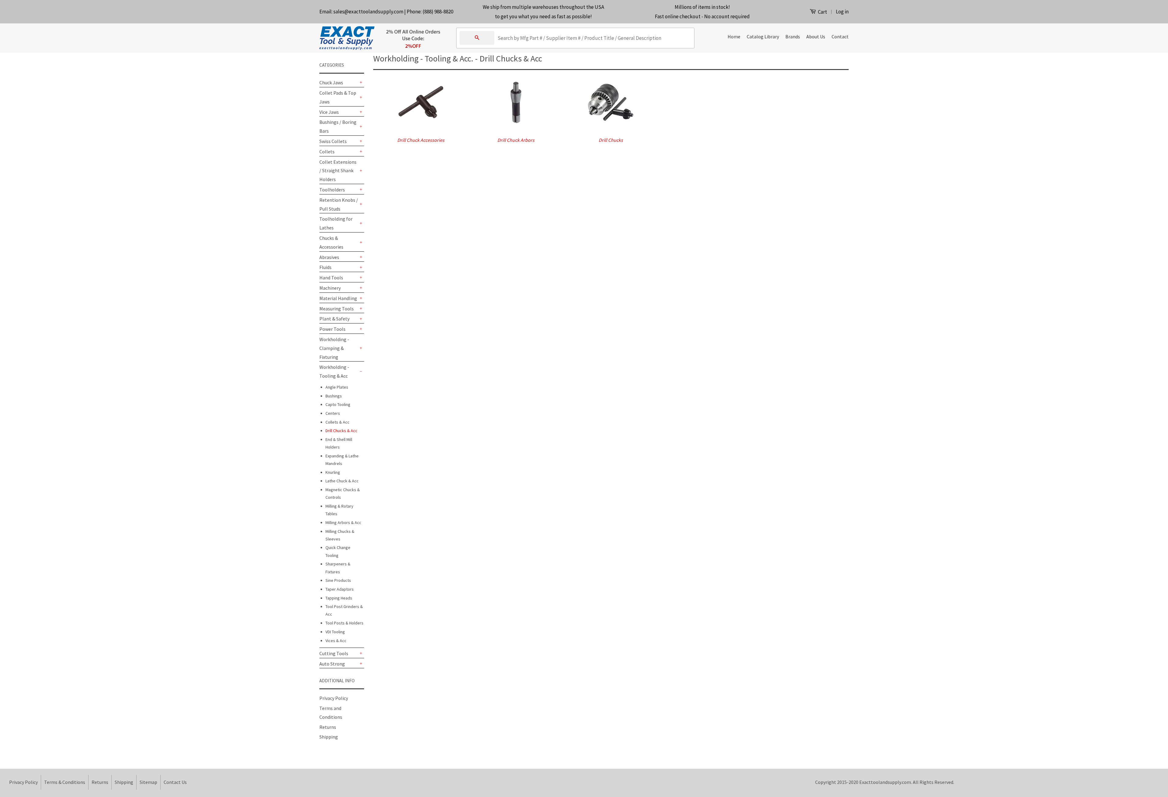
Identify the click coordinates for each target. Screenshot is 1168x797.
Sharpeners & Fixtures (337, 567)
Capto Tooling (337, 404)
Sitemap (148, 782)
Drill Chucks (611, 140)
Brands (792, 36)
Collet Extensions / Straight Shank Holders (337, 171)
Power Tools (332, 329)
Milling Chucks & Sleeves (339, 535)
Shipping (328, 737)
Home (734, 36)
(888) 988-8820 (437, 11)
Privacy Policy (333, 698)
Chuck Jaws (331, 82)
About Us (815, 36)
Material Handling (338, 298)
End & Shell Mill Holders (338, 443)
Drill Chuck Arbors (515, 140)
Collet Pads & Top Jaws (337, 97)
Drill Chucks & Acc (341, 430)
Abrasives (329, 257)
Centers (332, 413)
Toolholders (332, 190)
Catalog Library (763, 36)
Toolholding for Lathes (336, 223)
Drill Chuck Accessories (420, 140)
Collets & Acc (337, 422)
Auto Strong (332, 664)
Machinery (330, 288)
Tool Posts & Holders (344, 623)
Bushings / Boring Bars (337, 126)
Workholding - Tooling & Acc (334, 371)
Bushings (333, 396)
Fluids (325, 267)
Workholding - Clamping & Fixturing (334, 348)
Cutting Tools (333, 653)
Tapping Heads (338, 598)
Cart (822, 12)
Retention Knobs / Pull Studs (338, 204)
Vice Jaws (329, 112)
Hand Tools (331, 277)
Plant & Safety (334, 319)
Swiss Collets (333, 141)
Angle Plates (336, 387)
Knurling (332, 472)
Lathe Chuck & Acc (342, 481)
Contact (840, 36)
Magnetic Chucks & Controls (342, 493)
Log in (842, 11)
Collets (327, 152)
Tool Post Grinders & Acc (344, 610)
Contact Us (175, 782)
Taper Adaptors (339, 589)
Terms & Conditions (64, 782)
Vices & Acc (335, 640)
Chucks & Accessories (331, 242)
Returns (327, 727)
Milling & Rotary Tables (339, 509)
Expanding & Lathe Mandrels (342, 459)
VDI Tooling (335, 631)
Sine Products (338, 580)
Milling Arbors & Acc (343, 522)
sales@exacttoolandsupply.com (368, 11)
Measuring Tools (336, 309)
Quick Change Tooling (337, 551)
